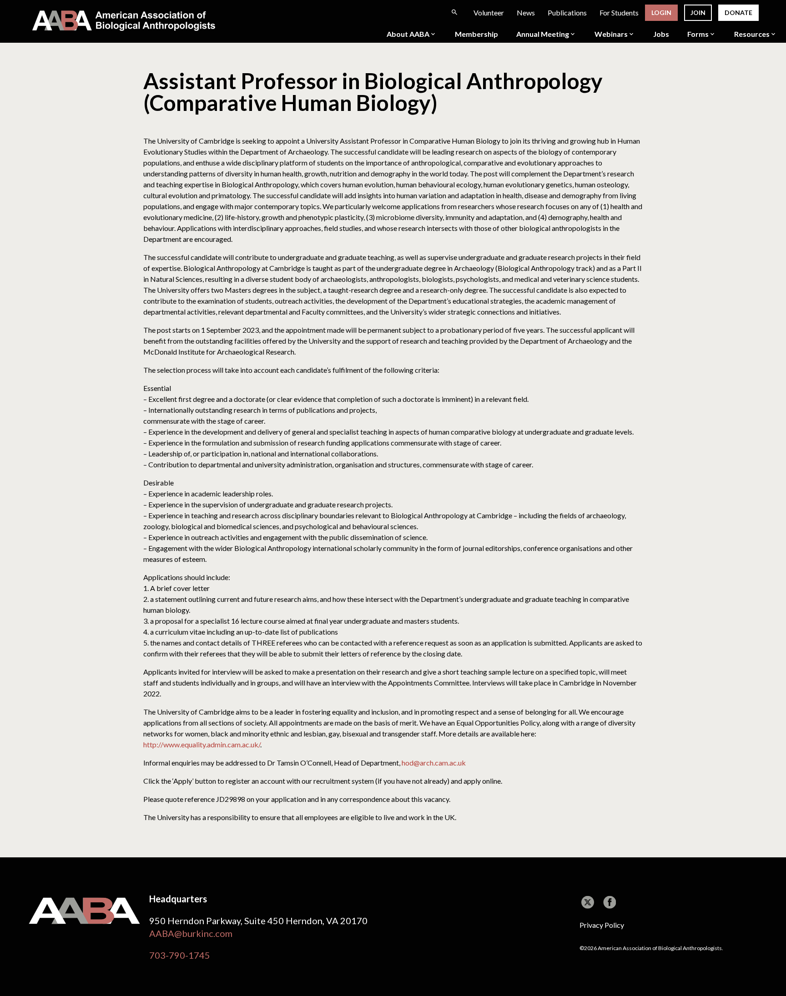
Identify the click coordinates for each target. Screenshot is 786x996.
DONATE (738, 12)
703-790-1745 (179, 955)
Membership (476, 34)
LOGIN (661, 12)
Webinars (611, 34)
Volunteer (489, 12)
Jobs (661, 34)
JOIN (697, 12)
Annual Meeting (542, 34)
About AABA (408, 34)
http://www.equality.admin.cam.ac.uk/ (201, 744)
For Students (619, 12)
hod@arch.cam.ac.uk (434, 762)
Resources (752, 34)
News (526, 12)
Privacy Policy (601, 925)
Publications (567, 12)
